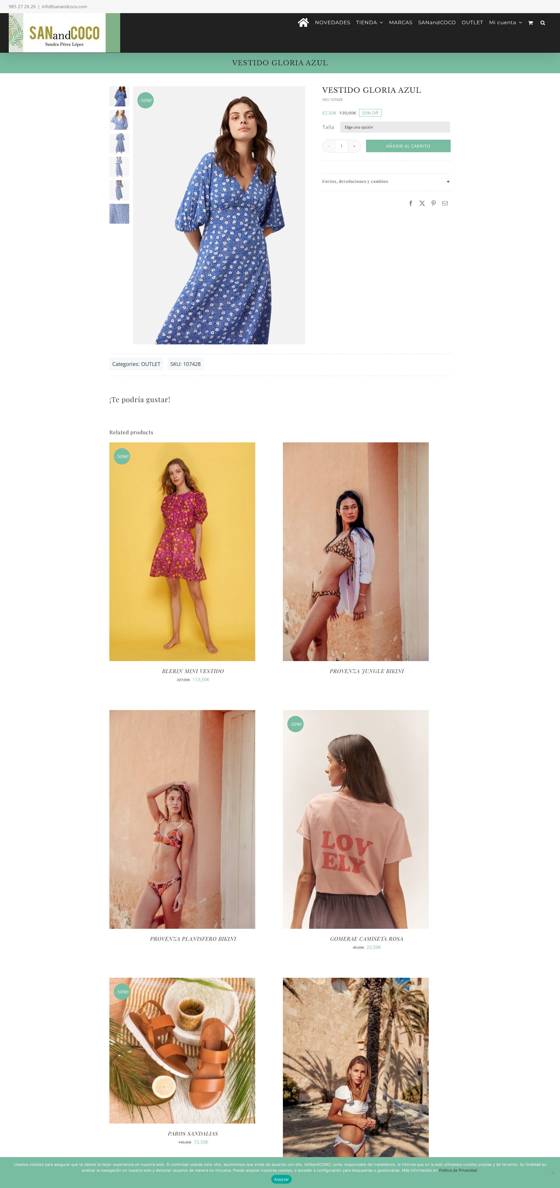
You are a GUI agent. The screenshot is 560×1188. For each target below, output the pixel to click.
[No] (553, 1172)
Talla (328, 127)
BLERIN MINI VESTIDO (193, 670)
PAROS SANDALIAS (193, 1133)
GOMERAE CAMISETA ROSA (366, 938)
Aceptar (281, 1179)
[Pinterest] (433, 203)
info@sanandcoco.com (64, 6)
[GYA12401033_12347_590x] (219, 215)
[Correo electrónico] (445, 203)
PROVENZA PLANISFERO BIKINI (193, 938)
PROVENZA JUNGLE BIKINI (367, 670)
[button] (542, 22)
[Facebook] (410, 203)
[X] (422, 203)
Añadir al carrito (408, 146)
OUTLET (150, 363)
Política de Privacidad (458, 1170)
